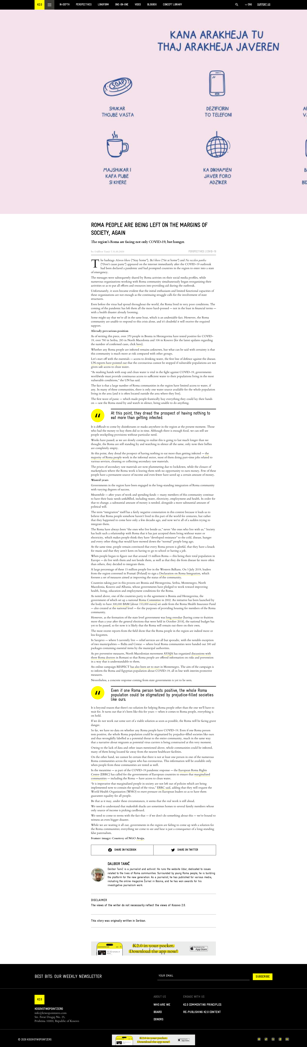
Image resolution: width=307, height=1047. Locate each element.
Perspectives (196, 251)
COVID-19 (211, 251)
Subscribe (263, 976)
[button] (39, 5)
